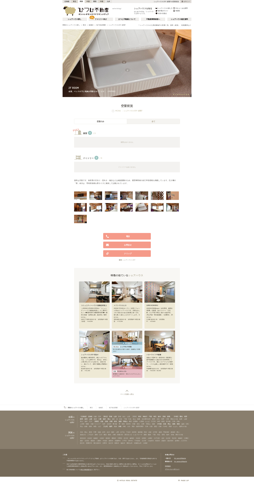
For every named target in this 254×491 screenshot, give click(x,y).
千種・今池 (127, 419)
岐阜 (86, 419)
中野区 (120, 438)
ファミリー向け (101, 19)
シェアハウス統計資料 (179, 19)
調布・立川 (98, 434)
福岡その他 (183, 426)
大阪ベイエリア (95, 424)
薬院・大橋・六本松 (160, 426)
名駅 (113, 419)
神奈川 (145, 416)
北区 (162, 438)
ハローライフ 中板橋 (153, 355)
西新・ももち (173, 426)
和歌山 (125, 421)
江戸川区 (157, 438)
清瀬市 (163, 440)
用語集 (177, 11)
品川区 (168, 438)
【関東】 (135, 416)
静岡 (81, 419)
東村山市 (129, 443)
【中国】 (159, 424)
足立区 (126, 438)
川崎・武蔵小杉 (118, 434)
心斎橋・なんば (144, 421)
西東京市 (89, 443)
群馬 (168, 416)
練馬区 (132, 438)
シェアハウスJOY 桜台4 (89, 355)
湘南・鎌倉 (147, 434)
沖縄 (119, 426)
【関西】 (97, 421)
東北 (74, 1)
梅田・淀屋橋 (133, 421)
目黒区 (144, 438)
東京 (84, 25)
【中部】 (176, 416)
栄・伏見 (119, 419)
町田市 (157, 440)
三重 (99, 419)
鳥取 (178, 424)
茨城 (164, 416)
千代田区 (137, 440)
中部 (88, 1)
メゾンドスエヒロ (120, 305)
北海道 (66, 1)
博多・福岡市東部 (137, 426)
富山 (109, 419)
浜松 (158, 419)
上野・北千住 (120, 432)
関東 (81, 1)
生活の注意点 (162, 13)
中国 (101, 1)
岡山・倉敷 (83, 426)
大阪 (101, 421)
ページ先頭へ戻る (127, 394)
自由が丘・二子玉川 (86, 434)
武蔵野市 (118, 440)
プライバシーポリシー (172, 469)
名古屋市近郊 (146, 419)
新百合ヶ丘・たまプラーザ (133, 434)
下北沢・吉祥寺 (131, 432)
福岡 (110, 426)
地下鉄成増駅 (101, 25)
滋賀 (120, 421)
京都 (106, 421)
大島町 (145, 443)
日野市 (105, 443)
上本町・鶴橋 (84, 424)
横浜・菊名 (107, 434)
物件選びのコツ (163, 11)
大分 (115, 426)
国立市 (82, 443)
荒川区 (174, 438)
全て (153, 121)
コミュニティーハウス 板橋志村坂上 (94, 305)
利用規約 (168, 466)
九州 (108, 1)
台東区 (150, 438)
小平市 (124, 440)
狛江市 (111, 443)
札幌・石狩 (97, 416)
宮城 (110, 416)
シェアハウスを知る (143, 8)
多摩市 (177, 440)
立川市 (144, 440)
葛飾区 (180, 438)
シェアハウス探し (74, 19)
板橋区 (91, 25)
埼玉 (154, 416)
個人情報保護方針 (86, 469)
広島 (164, 424)
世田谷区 (83, 438)
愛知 (181, 416)
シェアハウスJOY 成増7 (117, 25)
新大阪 (168, 421)
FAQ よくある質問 (181, 8)
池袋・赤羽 (101, 432)
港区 (81, 440)
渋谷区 (138, 438)
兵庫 (111, 421)
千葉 (150, 416)
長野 (185, 416)
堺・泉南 (122, 424)
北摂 (103, 424)
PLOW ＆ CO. (120, 371)
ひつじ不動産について (127, 19)
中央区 (105, 440)
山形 (115, 416)
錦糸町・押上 (175, 432)
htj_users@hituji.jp (180, 458)
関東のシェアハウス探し (71, 25)
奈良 (115, 421)
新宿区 (108, 438)
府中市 (130, 440)
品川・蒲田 (110, 432)
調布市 (111, 440)
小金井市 (151, 440)
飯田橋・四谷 (142, 432)
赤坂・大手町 (152, 432)
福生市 (123, 443)
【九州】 (106, 426)
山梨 (90, 419)
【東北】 (105, 416)
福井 (104, 419)
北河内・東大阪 (112, 424)
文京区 (87, 440)
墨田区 (93, 440)
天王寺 (153, 421)
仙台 (124, 416)
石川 (95, 419)
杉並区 (90, 438)
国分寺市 (170, 440)
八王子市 (184, 440)
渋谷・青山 (83, 432)
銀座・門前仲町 (164, 432)
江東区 (186, 438)
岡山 (169, 424)
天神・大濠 (148, 426)
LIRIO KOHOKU (152, 305)
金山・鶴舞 (136, 419)
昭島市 (117, 443)
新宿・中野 (92, 432)
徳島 (173, 424)
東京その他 (179, 434)
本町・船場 (160, 421)
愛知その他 (174, 419)
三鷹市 (99, 440)
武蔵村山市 (137, 443)
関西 (95, 1)
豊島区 (114, 438)
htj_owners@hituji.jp (180, 461)
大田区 (102, 438)
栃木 (159, 416)
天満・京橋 (176, 421)
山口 (183, 424)
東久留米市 (97, 443)
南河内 (128, 424)
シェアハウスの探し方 (165, 8)
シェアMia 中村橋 (122, 346)
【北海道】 (83, 416)
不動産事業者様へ (153, 19)
